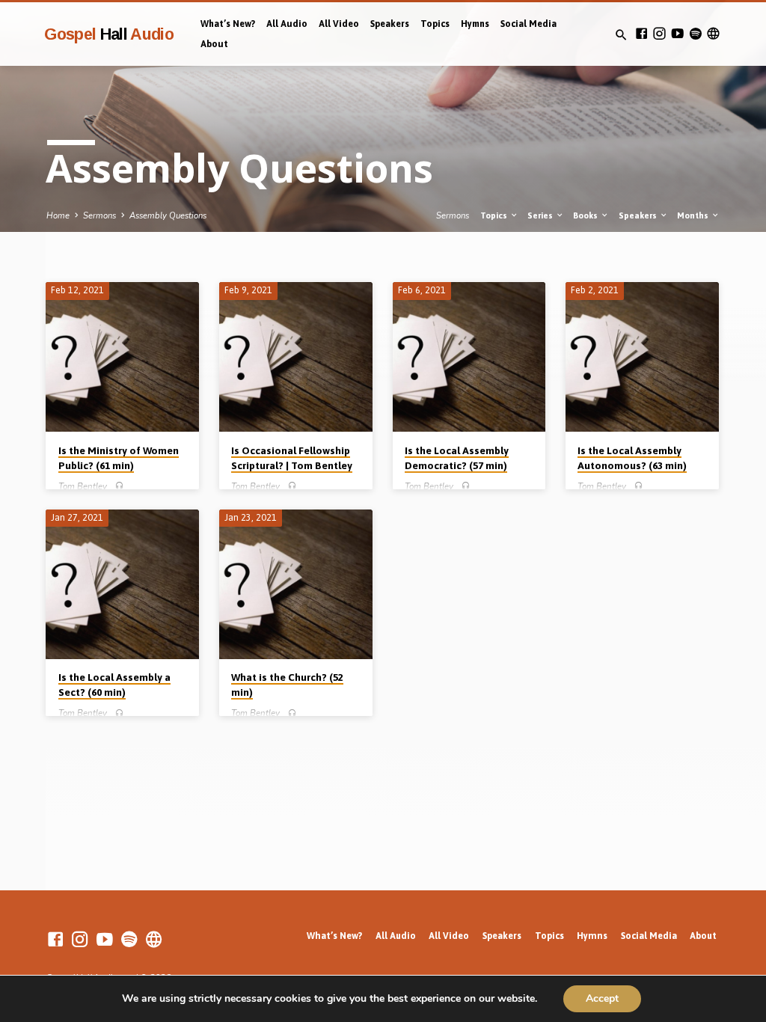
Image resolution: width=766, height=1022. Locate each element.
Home (58, 215)
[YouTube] (677, 34)
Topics (435, 24)
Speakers (389, 24)
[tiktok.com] (713, 34)
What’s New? (227, 24)
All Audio (286, 24)
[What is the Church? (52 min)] (296, 584)
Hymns (475, 24)
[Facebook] (641, 34)
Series (541, 215)
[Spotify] (695, 34)
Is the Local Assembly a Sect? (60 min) (114, 685)
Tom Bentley (82, 486)
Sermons (99, 215)
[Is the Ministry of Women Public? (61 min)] (122, 357)
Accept (602, 998)
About (214, 44)
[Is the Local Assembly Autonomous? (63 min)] (642, 357)
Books (586, 215)
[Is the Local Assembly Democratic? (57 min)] (469, 357)
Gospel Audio (109, 34)
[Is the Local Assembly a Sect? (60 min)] (122, 584)
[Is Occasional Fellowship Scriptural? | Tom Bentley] (296, 357)
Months (694, 215)
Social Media (528, 24)
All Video (339, 24)
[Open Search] (621, 35)
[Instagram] (659, 34)
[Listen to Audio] (119, 486)
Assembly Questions (167, 215)
